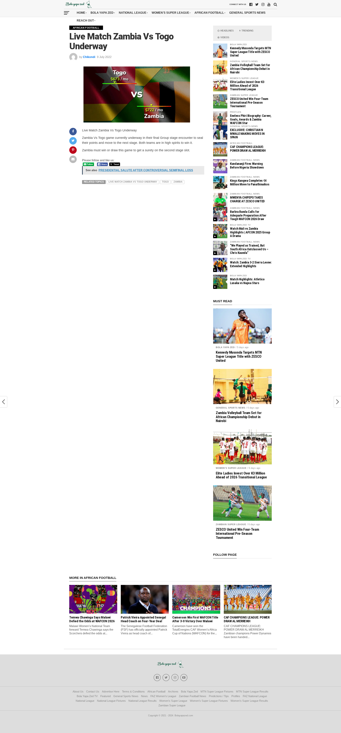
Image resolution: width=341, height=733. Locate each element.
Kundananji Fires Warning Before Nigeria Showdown (247, 165)
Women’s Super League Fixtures (209, 700)
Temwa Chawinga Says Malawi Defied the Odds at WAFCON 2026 (92, 619)
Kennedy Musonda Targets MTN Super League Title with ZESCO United (250, 51)
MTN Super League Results (252, 691)
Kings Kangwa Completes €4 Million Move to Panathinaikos (249, 182)
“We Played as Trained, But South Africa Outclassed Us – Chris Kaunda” (249, 249)
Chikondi (89, 56)
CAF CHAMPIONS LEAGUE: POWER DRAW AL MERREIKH (248, 148)
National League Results (142, 700)
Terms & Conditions (133, 691)
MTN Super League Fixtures (217, 691)
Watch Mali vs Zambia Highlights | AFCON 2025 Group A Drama (250, 232)
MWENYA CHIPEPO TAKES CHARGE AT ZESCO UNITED (247, 199)
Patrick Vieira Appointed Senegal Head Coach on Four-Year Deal (143, 619)
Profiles (235, 696)
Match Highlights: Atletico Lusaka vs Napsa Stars (247, 281)
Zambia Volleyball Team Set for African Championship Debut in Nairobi (250, 68)
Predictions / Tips (219, 696)
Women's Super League (231, 468)
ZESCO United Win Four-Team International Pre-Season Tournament (249, 102)
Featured (105, 696)
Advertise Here (110, 691)
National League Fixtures (111, 700)
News (144, 696)
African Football (209, 12)
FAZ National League (255, 696)
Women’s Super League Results (249, 700)
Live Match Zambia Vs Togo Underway (133, 181)
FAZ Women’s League (163, 696)
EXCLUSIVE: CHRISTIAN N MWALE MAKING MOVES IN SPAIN (247, 133)
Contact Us (92, 691)
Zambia (178, 181)
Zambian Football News (192, 696)
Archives (173, 691)
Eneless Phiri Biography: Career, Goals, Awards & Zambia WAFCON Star (250, 119)
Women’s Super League (170, 12)
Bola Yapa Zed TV (87, 696)
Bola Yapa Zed (102, 12)
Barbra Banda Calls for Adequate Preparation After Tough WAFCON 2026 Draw (248, 215)
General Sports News (247, 12)
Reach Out (85, 20)
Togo (165, 181)
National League (132, 12)
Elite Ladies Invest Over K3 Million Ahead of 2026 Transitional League (247, 85)
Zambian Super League (231, 524)
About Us (78, 691)
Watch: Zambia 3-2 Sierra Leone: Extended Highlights (251, 264)
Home (81, 12)
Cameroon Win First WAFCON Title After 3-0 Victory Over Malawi (195, 619)
